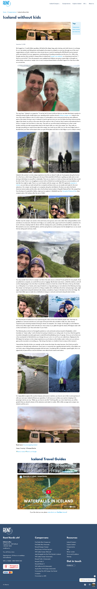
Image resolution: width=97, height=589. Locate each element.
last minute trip (76, 31)
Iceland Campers (54, 3)
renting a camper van (65, 115)
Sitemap (69, 556)
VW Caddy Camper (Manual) (43, 552)
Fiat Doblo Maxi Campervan (42, 542)
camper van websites (56, 56)
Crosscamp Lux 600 (40, 576)
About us (91, 3)
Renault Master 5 (39, 564)
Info (84, 3)
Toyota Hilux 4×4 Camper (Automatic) (45, 568)
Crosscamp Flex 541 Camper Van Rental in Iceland (46, 572)
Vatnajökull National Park (69, 191)
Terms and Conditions (73, 554)
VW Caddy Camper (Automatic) (43, 556)
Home (4, 12)
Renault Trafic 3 (39, 561)
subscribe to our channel (57, 512)
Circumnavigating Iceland (30, 445)
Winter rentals (71, 552)
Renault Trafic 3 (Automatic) (43, 559)
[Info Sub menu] (86, 3)
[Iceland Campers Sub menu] (59, 3)
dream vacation (76, 29)
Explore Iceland (77, 3)
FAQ (68, 549)
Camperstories (66, 3)
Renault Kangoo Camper (42, 547)
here (13, 552)
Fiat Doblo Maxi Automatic (42, 544)
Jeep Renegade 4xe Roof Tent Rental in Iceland (48, 554)
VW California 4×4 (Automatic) (43, 566)
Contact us (70, 565)
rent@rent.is (6, 548)
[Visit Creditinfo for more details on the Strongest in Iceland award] (11, 566)
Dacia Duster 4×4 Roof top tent (43, 549)
